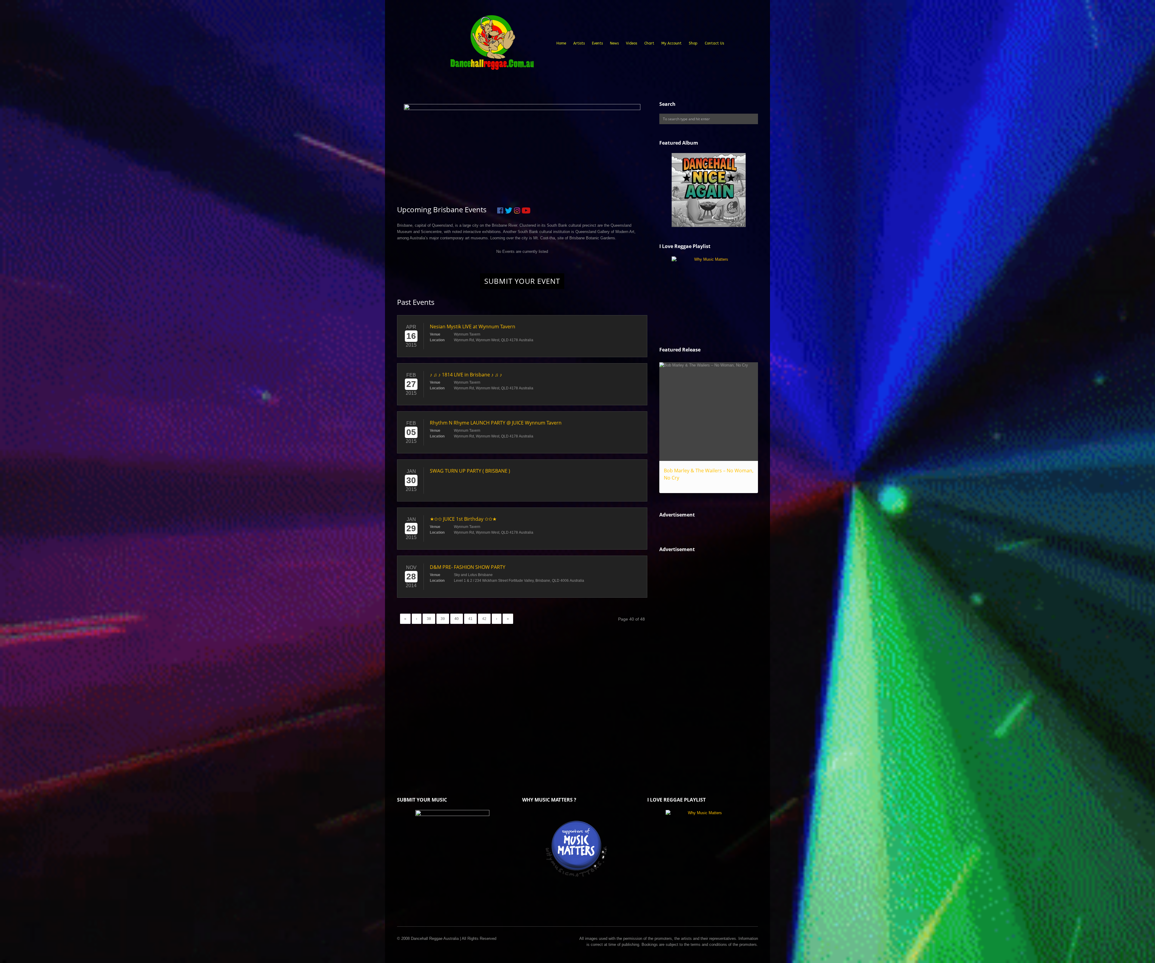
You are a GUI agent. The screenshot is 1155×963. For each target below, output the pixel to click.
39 (443, 619)
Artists (579, 43)
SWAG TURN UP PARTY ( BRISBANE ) (470, 471)
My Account (671, 43)
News (614, 43)
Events (597, 43)
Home (561, 43)
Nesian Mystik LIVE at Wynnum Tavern (472, 326)
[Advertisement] (704, 662)
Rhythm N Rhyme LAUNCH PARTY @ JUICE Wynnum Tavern (496, 422)
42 (484, 619)
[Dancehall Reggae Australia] (492, 44)
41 (470, 619)
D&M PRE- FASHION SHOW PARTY (467, 567)
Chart (649, 43)
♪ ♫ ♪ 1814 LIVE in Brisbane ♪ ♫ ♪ (466, 374)
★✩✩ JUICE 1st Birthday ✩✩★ (463, 519)
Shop (693, 43)
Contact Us (714, 43)
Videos (631, 43)
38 (429, 619)
